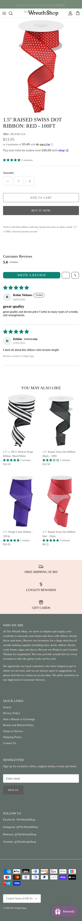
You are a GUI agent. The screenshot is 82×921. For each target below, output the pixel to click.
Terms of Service (13, 731)
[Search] (12, 13)
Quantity (8, 172)
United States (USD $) (19, 898)
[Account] (69, 13)
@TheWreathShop (25, 834)
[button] (41, 144)
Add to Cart (41, 197)
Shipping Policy (12, 737)
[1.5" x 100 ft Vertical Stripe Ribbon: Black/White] (21, 421)
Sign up (13, 790)
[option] (41, 66)
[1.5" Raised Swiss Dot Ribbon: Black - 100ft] (61, 421)
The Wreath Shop (18, 908)
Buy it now (41, 210)
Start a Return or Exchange (19, 719)
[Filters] (66, 275)
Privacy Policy (11, 713)
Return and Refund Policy (18, 725)
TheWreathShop (25, 819)
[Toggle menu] (4, 13)
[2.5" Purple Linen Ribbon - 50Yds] (21, 501)
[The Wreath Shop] (41, 13)
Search (7, 707)
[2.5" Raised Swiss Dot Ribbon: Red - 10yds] (61, 501)
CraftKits (59, 4)
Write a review (31, 275)
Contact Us (9, 743)
